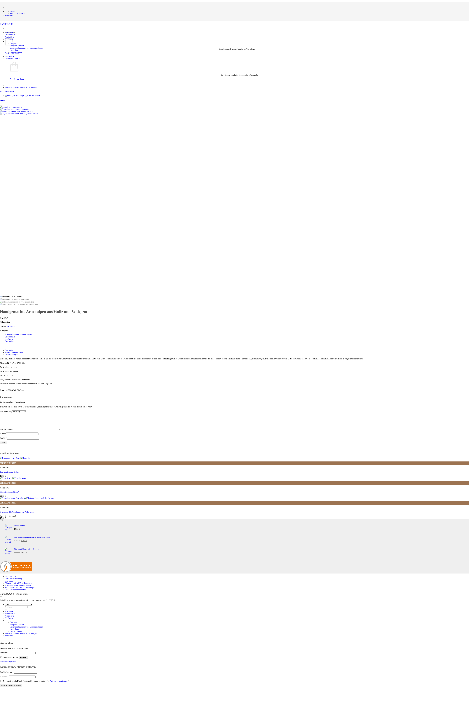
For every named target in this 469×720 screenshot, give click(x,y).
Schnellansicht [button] (8, 463)
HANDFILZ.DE (6, 24)
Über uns (13, 622)
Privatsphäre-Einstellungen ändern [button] (18, 585)
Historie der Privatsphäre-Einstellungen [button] (20, 587)
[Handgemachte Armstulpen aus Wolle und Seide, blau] (22, 96)
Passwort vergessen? (8, 662)
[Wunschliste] (1, 105)
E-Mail (3, 438)
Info (6, 620)
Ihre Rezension (6, 429)
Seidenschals (10, 35)
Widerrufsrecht (10, 576)
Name (3, 434)
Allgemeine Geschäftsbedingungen (18, 583)
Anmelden (23, 657)
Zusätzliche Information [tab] (14, 352)
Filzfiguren (9, 339)
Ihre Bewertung (6, 411)
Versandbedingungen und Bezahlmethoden (26, 48)
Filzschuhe (9, 33)
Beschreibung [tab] (10, 350)
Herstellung (14, 50)
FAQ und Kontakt (17, 46)
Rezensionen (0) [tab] (11, 355)
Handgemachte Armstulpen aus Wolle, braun (17, 512)
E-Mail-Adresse (7, 672)
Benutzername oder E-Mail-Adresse (14, 648)
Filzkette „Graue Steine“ (9, 492)
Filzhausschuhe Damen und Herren (18, 335)
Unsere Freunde (16, 52)
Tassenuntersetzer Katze (9, 472)
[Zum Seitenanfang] (1, 596)
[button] (12, 59)
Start (2, 91)
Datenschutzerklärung (13, 579)
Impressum (9, 581)
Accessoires (9, 91)
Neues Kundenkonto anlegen (11, 685)
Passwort (4, 653)
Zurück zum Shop (17, 79)
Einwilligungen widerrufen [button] (15, 590)
